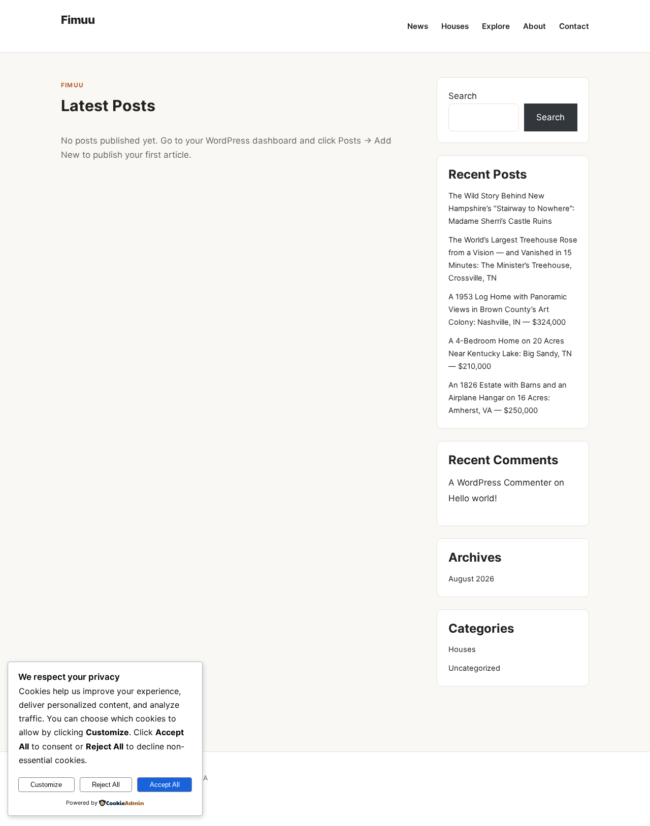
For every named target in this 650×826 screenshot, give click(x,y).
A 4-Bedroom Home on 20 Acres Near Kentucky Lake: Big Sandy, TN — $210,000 (510, 353)
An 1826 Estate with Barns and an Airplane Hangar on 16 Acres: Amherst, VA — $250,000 (507, 398)
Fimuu (78, 19)
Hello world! (472, 498)
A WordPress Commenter (499, 482)
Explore (496, 26)
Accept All (165, 784)
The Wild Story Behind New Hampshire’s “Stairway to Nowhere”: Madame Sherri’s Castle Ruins (511, 208)
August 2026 (471, 578)
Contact (574, 26)
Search (462, 96)
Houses (455, 26)
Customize (46, 784)
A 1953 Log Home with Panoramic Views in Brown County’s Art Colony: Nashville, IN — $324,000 (507, 309)
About (534, 26)
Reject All (106, 784)
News (417, 26)
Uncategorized (474, 668)
